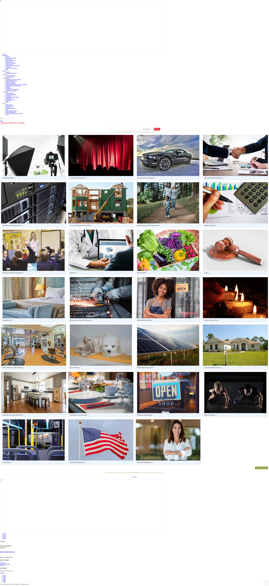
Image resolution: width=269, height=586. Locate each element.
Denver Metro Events (10, 99)
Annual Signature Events (11, 73)
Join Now (2, 562)
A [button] (117, 132)
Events (4, 70)
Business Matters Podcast (11, 110)
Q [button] (139, 132)
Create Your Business (10, 82)
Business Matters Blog (11, 112)
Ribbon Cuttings (9, 61)
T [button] (143, 132)
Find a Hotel (8, 95)
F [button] (124, 132)
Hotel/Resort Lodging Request (12, 97)
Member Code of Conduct (11, 68)
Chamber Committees (10, 108)
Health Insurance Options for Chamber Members (16, 84)
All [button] (153, 132)
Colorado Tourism (10, 93)
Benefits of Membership (11, 58)
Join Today (8, 66)
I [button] (128, 132)
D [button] (121, 132)
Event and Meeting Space (11, 80)
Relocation (8, 100)
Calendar (8, 71)
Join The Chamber (159, 472)
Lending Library (9, 64)
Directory (8, 56)
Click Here (2, 573)
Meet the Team (9, 104)
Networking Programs (10, 60)
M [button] (133, 132)
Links (7, 102)
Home (4, 54)
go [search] (158, 129)
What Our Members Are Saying (13, 65)
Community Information (11, 94)
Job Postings (8, 88)
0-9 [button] (115, 132)
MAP (7, 69)
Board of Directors (10, 105)
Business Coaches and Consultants (13, 79)
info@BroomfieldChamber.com (7, 551)
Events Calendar (119, 472)
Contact (7, 114)
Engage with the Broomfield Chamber (14, 113)
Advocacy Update (10, 77)
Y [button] (150, 132)
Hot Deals (8, 87)
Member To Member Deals (135, 472)
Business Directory (110, 472)
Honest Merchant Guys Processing (13, 85)
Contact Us (151, 472)
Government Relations (11, 75)
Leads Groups (9, 59)
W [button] (147, 132)
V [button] (146, 132)
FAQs (7, 109)
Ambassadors (9, 107)
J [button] (129, 132)
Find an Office (9, 98)
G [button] (125, 132)
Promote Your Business (11, 63)
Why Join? (2, 565)
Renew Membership (4, 564)
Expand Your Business (11, 83)
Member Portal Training (11, 90)
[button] (261, 468)
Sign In (1, 121)
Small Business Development (12, 89)
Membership (5, 55)
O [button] (136, 132)
